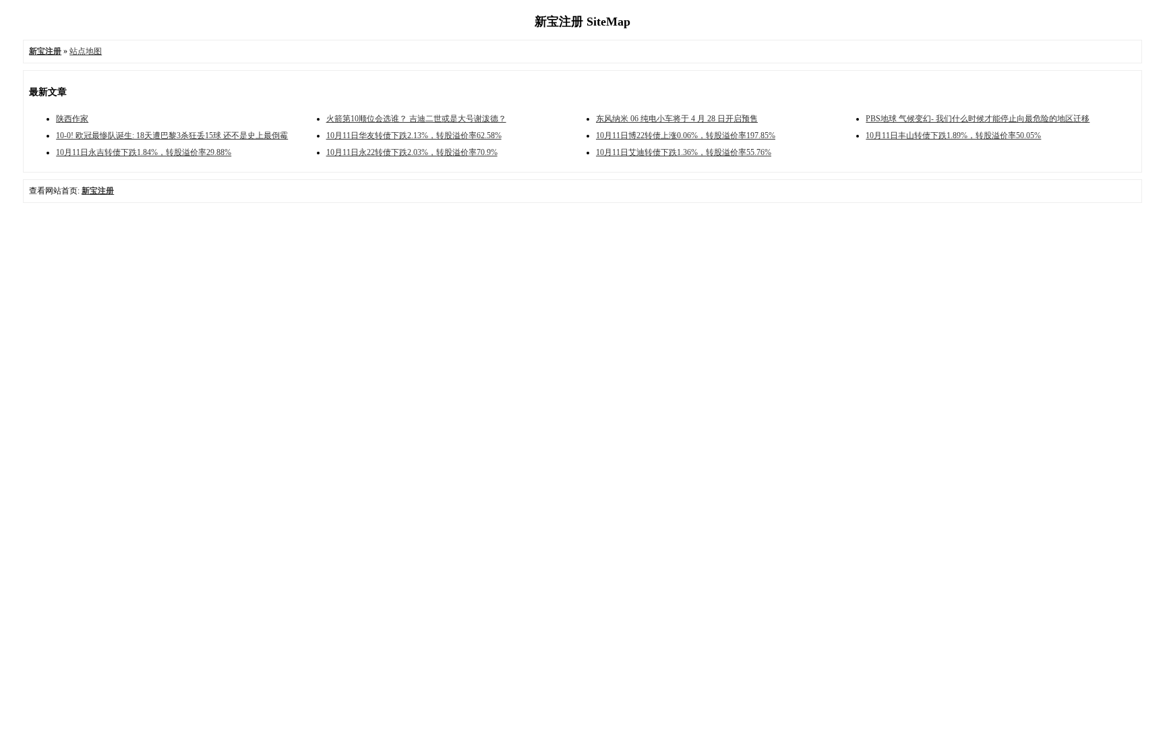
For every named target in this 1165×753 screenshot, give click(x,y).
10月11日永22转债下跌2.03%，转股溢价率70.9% (412, 152)
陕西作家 (72, 118)
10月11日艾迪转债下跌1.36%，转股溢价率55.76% (683, 152)
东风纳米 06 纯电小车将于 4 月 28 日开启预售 (677, 118)
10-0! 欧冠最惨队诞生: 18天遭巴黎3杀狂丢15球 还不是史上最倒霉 (172, 135)
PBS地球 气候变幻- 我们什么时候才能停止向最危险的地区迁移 (977, 118)
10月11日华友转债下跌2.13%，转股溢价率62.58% (414, 135)
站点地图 (85, 51)
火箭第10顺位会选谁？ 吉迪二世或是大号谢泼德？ (416, 118)
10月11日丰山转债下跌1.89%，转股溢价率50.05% (953, 135)
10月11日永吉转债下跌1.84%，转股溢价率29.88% (143, 152)
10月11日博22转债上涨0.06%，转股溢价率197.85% (685, 135)
